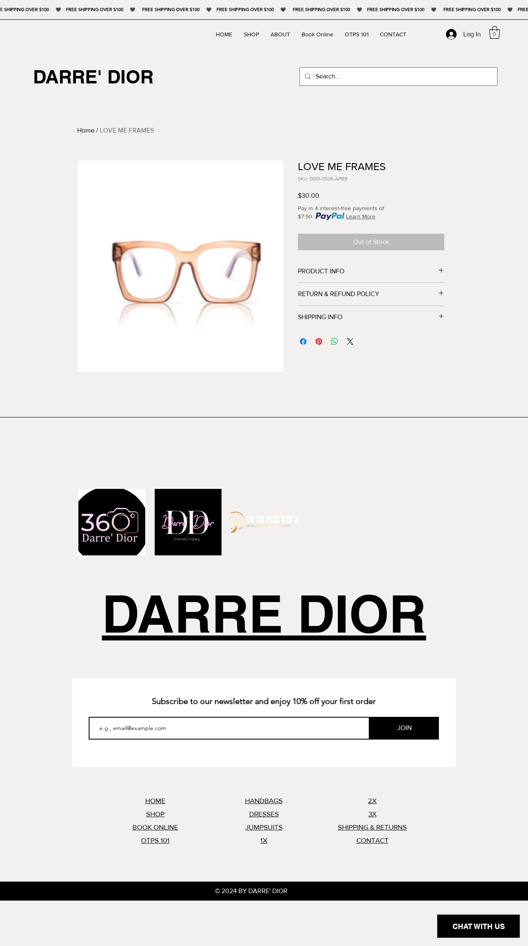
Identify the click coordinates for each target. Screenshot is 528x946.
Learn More (360, 216)
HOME (155, 800)
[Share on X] (350, 341)
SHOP (155, 814)
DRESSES (264, 814)
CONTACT (372, 840)
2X (372, 800)
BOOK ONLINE (155, 827)
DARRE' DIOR (93, 77)
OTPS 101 (155, 840)
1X (263, 840)
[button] (494, 32)
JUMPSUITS (264, 827)
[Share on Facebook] (303, 341)
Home (85, 130)
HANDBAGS (264, 800)
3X (372, 814)
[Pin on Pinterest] (319, 341)
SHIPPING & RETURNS (372, 827)
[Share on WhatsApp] (334, 341)
